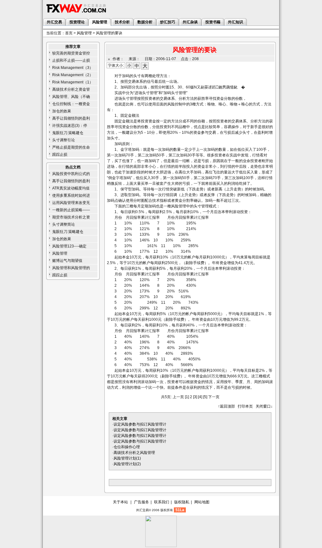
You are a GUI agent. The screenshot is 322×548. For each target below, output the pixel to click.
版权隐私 (181, 502)
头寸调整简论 (63, 224)
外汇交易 (142, 510)
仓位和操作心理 (127, 447)
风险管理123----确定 (69, 246)
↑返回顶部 (226, 406)
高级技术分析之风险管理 (134, 452)
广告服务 (141, 502)
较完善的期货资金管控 (71, 53)
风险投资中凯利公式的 (71, 174)
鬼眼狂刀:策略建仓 (67, 133)
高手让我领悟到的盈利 (71, 118)
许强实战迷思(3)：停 (69, 125)
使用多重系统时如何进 (71, 195)
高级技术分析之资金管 (71, 89)
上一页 (178, 397)
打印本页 (245, 406)
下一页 (213, 397)
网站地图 (201, 502)
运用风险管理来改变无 (71, 203)
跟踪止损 (59, 154)
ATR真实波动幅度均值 (71, 188)
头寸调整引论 (63, 140)
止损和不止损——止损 (71, 60)
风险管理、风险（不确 (71, 96)
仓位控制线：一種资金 (71, 104)
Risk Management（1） (72, 82)
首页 (69, 33)
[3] (195, 397)
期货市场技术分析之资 (71, 217)
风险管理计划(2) (127, 464)
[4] (200, 397)
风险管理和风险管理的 (71, 268)
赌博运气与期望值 (67, 260)
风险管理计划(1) (127, 458)
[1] (187, 397)
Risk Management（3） (72, 67)
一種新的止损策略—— (71, 210)
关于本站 (120, 502)
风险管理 (84, 33)
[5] (205, 397)
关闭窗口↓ (264, 406)
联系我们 (161, 502)
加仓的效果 (61, 111)
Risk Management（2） (72, 75)
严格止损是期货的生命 (71, 147)
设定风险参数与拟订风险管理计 (140, 424)
